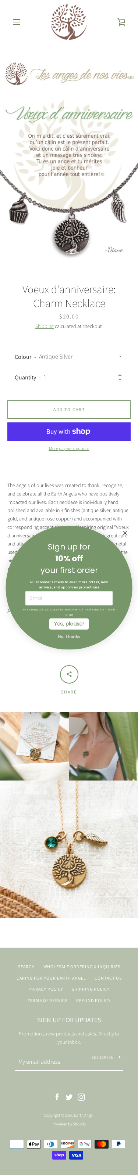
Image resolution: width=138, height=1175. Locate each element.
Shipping (44, 326)
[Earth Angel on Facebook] (57, 1096)
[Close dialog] (125, 533)
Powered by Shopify (69, 1124)
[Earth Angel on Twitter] (69, 1096)
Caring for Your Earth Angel (51, 978)
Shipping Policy (91, 989)
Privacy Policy (45, 989)
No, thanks (69, 635)
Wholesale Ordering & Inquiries (81, 966)
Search (26, 966)
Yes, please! (69, 623)
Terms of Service (48, 1000)
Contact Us (108, 978)
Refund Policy (93, 1000)
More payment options (69, 448)
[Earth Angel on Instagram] (81, 1096)
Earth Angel (83, 1115)
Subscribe (102, 1057)
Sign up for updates (69, 1020)
